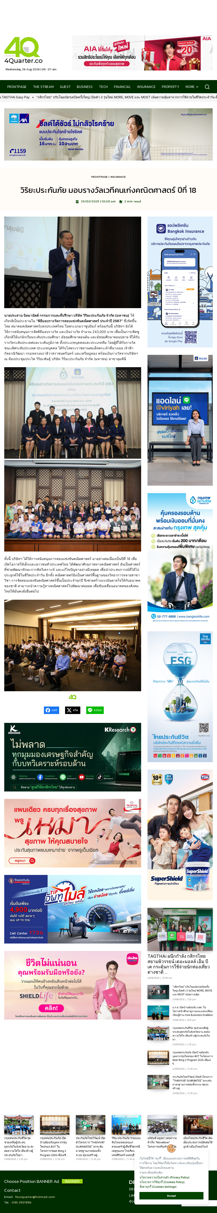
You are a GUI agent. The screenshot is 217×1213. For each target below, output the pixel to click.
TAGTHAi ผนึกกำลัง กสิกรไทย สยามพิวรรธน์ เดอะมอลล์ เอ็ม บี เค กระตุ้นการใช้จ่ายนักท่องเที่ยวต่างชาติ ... (178, 964)
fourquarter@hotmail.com (35, 1196)
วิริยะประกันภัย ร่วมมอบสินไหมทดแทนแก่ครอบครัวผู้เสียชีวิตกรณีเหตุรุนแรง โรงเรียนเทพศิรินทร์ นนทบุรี (126, 1147)
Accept (171, 1195)
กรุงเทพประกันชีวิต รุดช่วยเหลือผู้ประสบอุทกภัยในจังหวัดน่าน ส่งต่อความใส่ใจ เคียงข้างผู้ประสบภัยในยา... (18, 1147)
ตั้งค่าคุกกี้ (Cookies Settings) (158, 1186)
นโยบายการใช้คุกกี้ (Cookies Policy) (162, 1182)
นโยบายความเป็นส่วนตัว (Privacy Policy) (164, 1177)
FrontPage (99, 177)
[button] (207, 86)
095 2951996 (22, 1202)
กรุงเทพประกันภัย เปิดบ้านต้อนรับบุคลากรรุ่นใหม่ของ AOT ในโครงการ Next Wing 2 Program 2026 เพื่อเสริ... (54, 1147)
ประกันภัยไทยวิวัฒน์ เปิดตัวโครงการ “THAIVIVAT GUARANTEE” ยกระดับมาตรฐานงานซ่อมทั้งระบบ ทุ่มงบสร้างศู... (90, 1147)
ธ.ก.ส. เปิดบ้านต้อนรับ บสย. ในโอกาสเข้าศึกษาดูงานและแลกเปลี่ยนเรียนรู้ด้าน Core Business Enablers (192, 1011)
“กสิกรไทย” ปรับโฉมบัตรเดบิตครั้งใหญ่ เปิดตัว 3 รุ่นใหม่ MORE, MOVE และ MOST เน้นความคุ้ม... (192, 990)
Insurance (118, 177)
